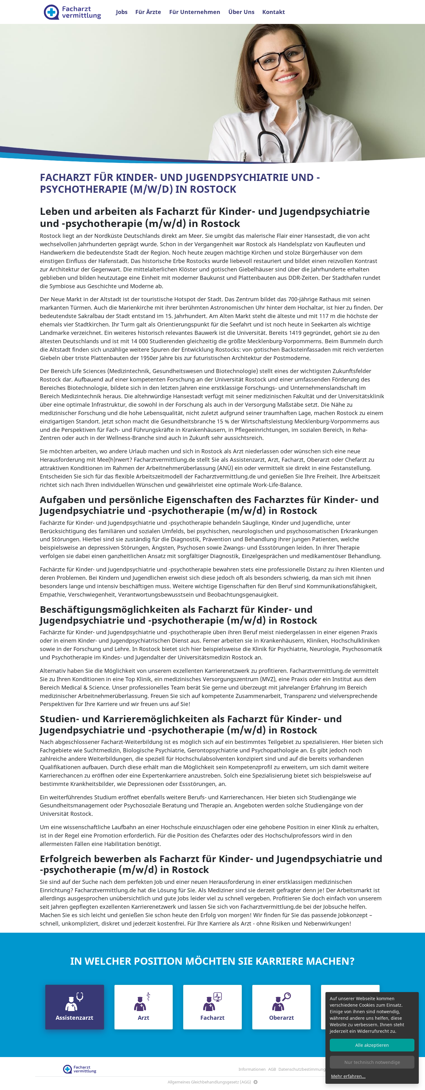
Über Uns (241, 12)
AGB (272, 1069)
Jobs (122, 12)
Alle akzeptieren (372, 1045)
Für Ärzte (148, 12)
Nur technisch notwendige (372, 1062)
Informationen (252, 1069)
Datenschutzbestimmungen (304, 1069)
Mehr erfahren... (348, 1076)
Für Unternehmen (194, 12)
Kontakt (273, 12)
